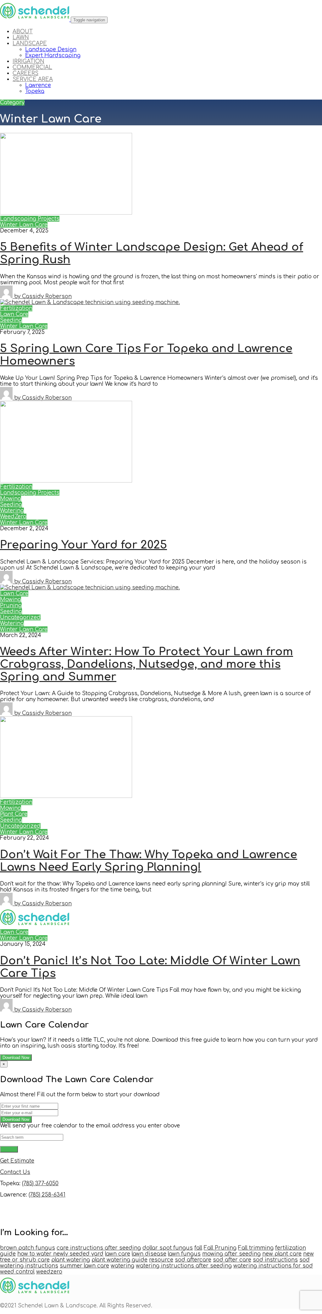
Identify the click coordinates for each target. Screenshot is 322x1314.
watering (122, 1266)
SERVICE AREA (33, 79)
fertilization (290, 1248)
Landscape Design (50, 49)
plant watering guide (119, 1260)
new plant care (282, 1254)
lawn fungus (184, 1254)
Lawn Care (14, 314)
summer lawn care (84, 1266)
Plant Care (13, 814)
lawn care (117, 1254)
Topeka (34, 91)
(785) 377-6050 (40, 1183)
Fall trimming (256, 1248)
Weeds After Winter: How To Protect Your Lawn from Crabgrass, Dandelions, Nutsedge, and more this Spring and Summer (146, 664)
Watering (12, 511)
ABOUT (23, 32)
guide (8, 1254)
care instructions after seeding (99, 1248)
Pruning (11, 605)
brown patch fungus (27, 1248)
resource (161, 1260)
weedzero (49, 1272)
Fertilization (16, 308)
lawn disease (149, 1254)
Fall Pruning (220, 1248)
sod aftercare (193, 1260)
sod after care (232, 1260)
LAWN (21, 38)
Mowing (10, 499)
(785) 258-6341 (47, 1195)
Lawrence (38, 85)
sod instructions (275, 1260)
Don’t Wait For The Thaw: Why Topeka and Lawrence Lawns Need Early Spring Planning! (148, 860)
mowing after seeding (231, 1254)
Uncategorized (20, 617)
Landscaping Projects (29, 219)
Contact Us (15, 1172)
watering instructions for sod (273, 1266)
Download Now (16, 1057)
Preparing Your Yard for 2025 (83, 545)
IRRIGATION (28, 61)
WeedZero (13, 517)
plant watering (70, 1260)
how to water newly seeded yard (60, 1254)
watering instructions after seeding (184, 1266)
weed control (17, 1272)
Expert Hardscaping (52, 55)
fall (198, 1248)
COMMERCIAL (32, 67)
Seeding (11, 320)
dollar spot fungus (167, 1248)
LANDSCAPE (30, 43)
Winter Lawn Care (23, 225)
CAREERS (25, 73)
